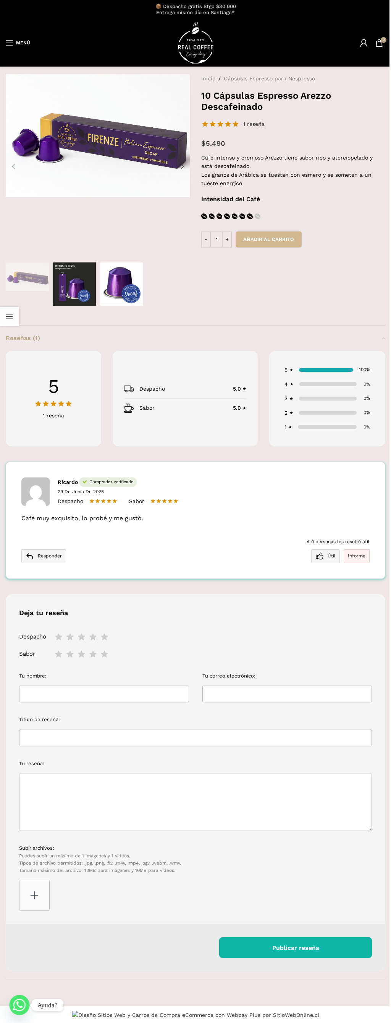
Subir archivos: (100, 859)
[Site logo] (195, 42)
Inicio (208, 78)
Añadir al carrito (268, 239)
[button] (13, 166)
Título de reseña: (39, 719)
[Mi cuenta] (364, 42)
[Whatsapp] (19, 1005)
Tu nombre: (33, 676)
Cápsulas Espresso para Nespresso (269, 78)
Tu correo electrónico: (228, 676)
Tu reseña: (31, 763)
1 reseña (254, 124)
